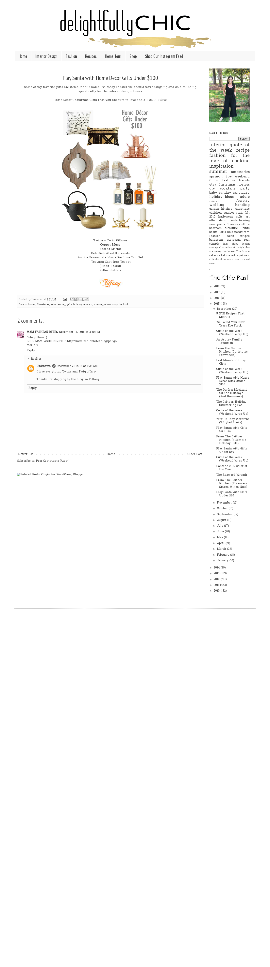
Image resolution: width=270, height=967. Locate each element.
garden (214, 209)
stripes (245, 236)
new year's (217, 224)
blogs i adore (237, 197)
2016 (217, 298)
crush (212, 263)
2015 (217, 304)
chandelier (220, 259)
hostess (243, 184)
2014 (217, 568)
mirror (98, 304)
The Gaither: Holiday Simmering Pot (231, 403)
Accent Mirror (110, 249)
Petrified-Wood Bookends (110, 253)
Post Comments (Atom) (53, 461)
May (220, 538)
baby (213, 192)
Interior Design (46, 56)
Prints (245, 228)
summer (218, 172)
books (32, 304)
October (223, 508)
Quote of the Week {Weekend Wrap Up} (232, 333)
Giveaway (233, 224)
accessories (240, 172)
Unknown (44, 366)
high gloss (230, 244)
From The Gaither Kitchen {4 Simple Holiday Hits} (231, 440)
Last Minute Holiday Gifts (231, 362)
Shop (133, 56)
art (247, 217)
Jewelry (243, 201)
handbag (242, 205)
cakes (212, 255)
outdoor (229, 213)
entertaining (58, 304)
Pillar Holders (110, 270)
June (221, 532)
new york (240, 259)
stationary (215, 251)
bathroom (216, 240)
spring (214, 176)
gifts (69, 304)
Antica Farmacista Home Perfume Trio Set (110, 257)
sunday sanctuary (234, 192)
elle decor (218, 221)
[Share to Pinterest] (87, 299)
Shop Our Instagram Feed (164, 56)
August (222, 520)
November (225, 503)
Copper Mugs (110, 245)
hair (230, 232)
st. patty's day (241, 247)
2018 (217, 286)
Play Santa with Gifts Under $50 (231, 450)
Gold (116, 266)
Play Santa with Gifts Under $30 (231, 494)
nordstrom (242, 232)
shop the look (120, 304)
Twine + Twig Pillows (110, 240)
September (225, 514)
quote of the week (229, 148)
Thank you (243, 251)
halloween (225, 217)
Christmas (43, 304)
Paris (222, 232)
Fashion (71, 56)
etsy (212, 184)
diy (212, 188)
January (223, 561)
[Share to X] (79, 299)
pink (239, 213)
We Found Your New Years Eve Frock (230, 324)
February (223, 555)
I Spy (227, 176)
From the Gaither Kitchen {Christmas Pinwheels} (232, 351)
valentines (242, 209)
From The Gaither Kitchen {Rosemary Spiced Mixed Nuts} (231, 483)
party (245, 188)
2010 (217, 591)
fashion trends (236, 180)
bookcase (229, 251)
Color (213, 180)
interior (88, 304)
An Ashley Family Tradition (229, 341)
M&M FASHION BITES (42, 332)
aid (248, 259)
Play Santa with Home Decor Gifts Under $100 (110, 78)
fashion (217, 156)
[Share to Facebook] (83, 299)
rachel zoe (223, 255)
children (215, 213)
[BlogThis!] (75, 299)
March (222, 549)
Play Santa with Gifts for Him (231, 429)
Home (23, 56)
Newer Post (26, 454)
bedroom (215, 228)
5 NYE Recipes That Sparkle (230, 315)
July (220, 526)
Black (105, 266)
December (224, 309)
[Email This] (72, 299)
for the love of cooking (229, 158)
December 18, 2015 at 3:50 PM (79, 332)
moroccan (234, 240)
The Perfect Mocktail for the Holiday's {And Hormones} (231, 393)
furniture (231, 228)
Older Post (194, 454)
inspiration (221, 166)
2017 (217, 292)
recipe (243, 150)
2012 (217, 579)
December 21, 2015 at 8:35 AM (77, 366)
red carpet (237, 255)
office (246, 224)
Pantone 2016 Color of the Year (231, 468)
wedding (216, 205)
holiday (77, 304)
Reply (31, 351)
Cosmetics (225, 247)
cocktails (227, 188)
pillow (107, 304)
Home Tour (113, 56)
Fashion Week (221, 236)
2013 (217, 573)
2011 (217, 585)
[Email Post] (64, 299)
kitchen (226, 209)
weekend (242, 176)
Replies (36, 359)
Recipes (91, 56)
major (214, 201)
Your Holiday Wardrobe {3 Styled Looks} (232, 421)
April (221, 543)
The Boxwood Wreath (231, 475)
